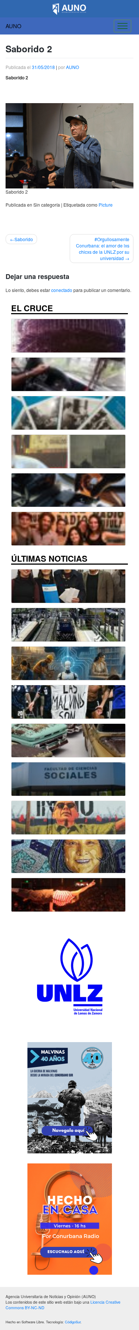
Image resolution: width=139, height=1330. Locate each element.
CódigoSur (72, 1321)
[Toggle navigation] (122, 26)
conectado (61, 290)
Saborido (23, 239)
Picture (106, 204)
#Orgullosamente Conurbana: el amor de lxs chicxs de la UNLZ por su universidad (102, 248)
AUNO (13, 26)
